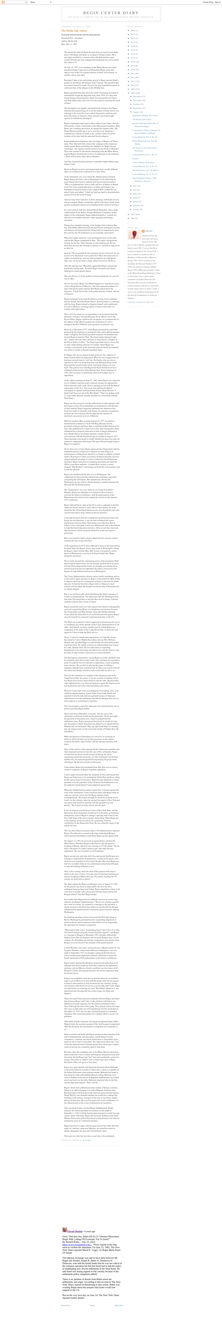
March (136, 201)
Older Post (119, 1305)
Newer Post (65, 1305)
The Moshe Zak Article (74, 30)
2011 (133, 81)
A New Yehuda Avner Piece (143, 162)
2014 (133, 69)
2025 (133, 34)
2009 (133, 89)
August (136, 112)
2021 (133, 42)
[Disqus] (92, 1186)
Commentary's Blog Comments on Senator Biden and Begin (146, 132)
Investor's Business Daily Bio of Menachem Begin (145, 125)
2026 (133, 30)
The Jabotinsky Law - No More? (145, 170)
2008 (133, 93)
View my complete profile (141, 302)
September (137, 108)
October (136, 104)
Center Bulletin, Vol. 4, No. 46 (144, 137)
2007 (133, 214)
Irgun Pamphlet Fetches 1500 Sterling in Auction (144, 179)
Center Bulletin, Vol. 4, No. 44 (144, 166)
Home (92, 1305)
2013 (133, 73)
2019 (133, 50)
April (135, 197)
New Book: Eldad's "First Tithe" (145, 115)
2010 (133, 85)
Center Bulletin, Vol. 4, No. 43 (144, 174)
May (135, 193)
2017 (133, 57)
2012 (133, 77)
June (135, 189)
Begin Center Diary (111, 12)
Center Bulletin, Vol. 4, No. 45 (144, 154)
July (135, 186)
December (137, 96)
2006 (133, 218)
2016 (133, 61)
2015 (133, 65)
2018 (133, 54)
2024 (133, 38)
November (137, 100)
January (136, 209)
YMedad (148, 231)
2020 (133, 46)
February (137, 205)
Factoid (135, 158)
